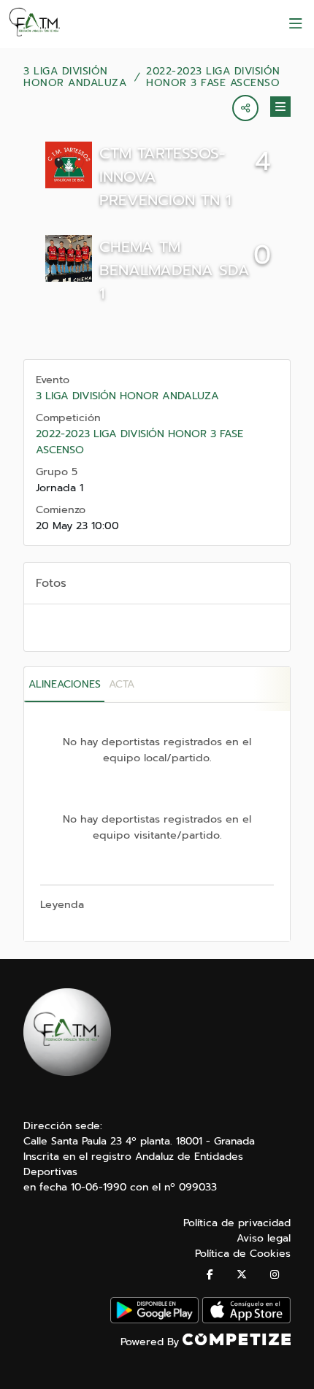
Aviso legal (264, 1238)
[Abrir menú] (296, 24)
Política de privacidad (237, 1223)
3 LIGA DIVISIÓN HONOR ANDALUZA (74, 77)
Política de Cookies (243, 1253)
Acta (121, 684)
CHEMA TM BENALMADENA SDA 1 (174, 270)
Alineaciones (64, 684)
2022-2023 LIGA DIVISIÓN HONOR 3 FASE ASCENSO (213, 77)
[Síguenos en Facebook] (210, 1274)
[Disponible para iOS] (246, 1320)
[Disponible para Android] (154, 1320)
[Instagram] (274, 1274)
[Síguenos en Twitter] (242, 1274)
